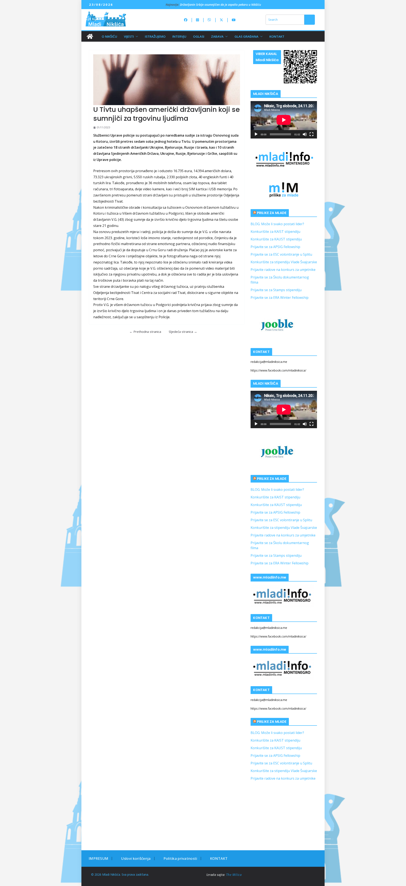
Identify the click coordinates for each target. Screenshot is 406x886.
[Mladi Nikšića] (89, 36)
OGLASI (198, 36)
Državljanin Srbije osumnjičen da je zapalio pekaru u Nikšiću (220, 5)
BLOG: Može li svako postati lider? (277, 224)
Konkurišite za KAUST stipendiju (276, 239)
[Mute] (305, 134)
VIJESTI (129, 36)
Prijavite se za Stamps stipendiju (276, 290)
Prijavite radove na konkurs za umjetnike (283, 269)
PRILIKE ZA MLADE (272, 212)
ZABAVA (217, 36)
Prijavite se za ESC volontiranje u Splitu (281, 254)
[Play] (256, 134)
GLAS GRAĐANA (246, 36)
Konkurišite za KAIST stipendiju (275, 231)
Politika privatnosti (180, 858)
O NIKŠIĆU (109, 36)
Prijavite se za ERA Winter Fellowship (280, 297)
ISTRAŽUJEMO (155, 36)
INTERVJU (179, 36)
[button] (136, 36)
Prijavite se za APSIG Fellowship (275, 246)
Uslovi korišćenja (136, 858)
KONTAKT (276, 36)
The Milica (234, 874)
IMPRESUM (98, 858)
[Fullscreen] (311, 134)
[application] (284, 120)
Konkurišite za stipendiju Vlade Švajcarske (284, 262)
